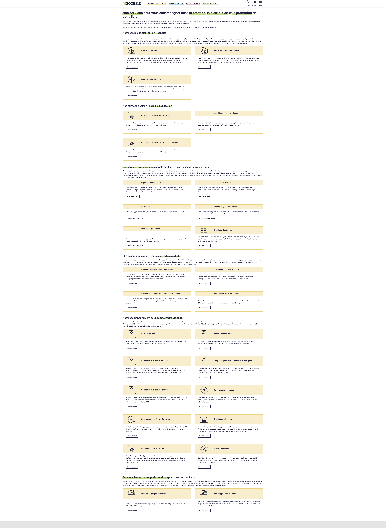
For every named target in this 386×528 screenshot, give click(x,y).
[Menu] (260, 2)
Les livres (254, 5)
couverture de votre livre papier (138, 274)
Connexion (247, 5)
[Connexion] (247, 1)
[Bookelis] (132, 2)
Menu (260, 5)
